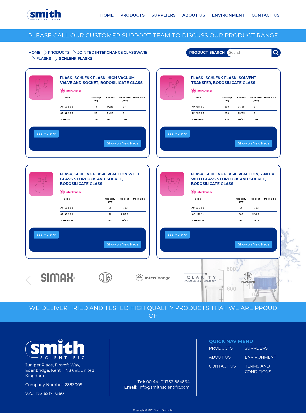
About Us (193, 15)
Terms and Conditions (258, 369)
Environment (228, 15)
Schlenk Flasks (76, 58)
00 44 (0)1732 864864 (168, 381)
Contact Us (266, 15)
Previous (29, 280)
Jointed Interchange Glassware (112, 52)
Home (107, 15)
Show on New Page (122, 143)
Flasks (44, 58)
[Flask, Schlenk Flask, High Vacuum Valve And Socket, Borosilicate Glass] (41, 87)
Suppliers (163, 15)
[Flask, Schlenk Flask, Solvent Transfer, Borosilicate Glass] (172, 87)
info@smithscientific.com (164, 387)
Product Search (207, 52)
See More (45, 133)
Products (132, 15)
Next (276, 280)
